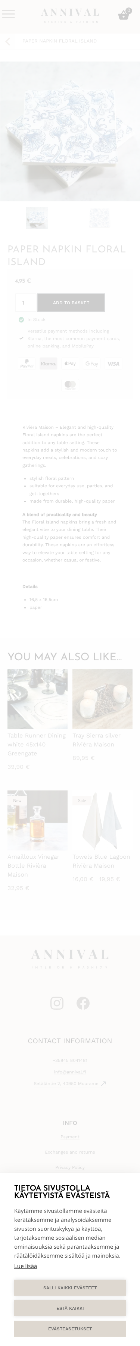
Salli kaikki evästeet (70, 1287)
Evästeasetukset (70, 1328)
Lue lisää (25, 1266)
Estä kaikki (70, 1308)
